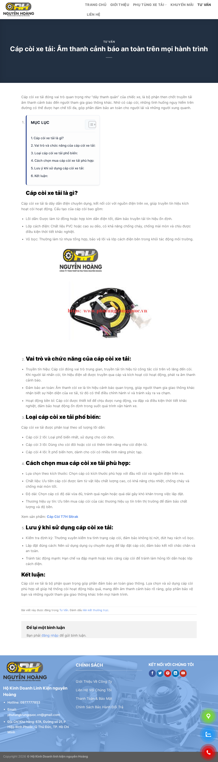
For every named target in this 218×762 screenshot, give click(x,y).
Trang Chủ (95, 5)
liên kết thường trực (95, 610)
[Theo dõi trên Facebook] (152, 673)
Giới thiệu (119, 5)
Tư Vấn (204, 5)
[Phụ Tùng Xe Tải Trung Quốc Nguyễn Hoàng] (41, 9)
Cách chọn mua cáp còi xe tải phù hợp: (64, 161)
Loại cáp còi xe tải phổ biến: (56, 153)
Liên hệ (93, 14)
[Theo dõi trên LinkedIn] (175, 673)
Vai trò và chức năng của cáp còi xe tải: (64, 145)
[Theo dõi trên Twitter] (160, 673)
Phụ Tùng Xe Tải (148, 5)
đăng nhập (50, 635)
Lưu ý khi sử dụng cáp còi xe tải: (59, 168)
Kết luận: (41, 176)
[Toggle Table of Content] (90, 124)
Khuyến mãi (182, 5)
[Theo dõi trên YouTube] (183, 673)
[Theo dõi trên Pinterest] (167, 673)
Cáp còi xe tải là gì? (49, 138)
